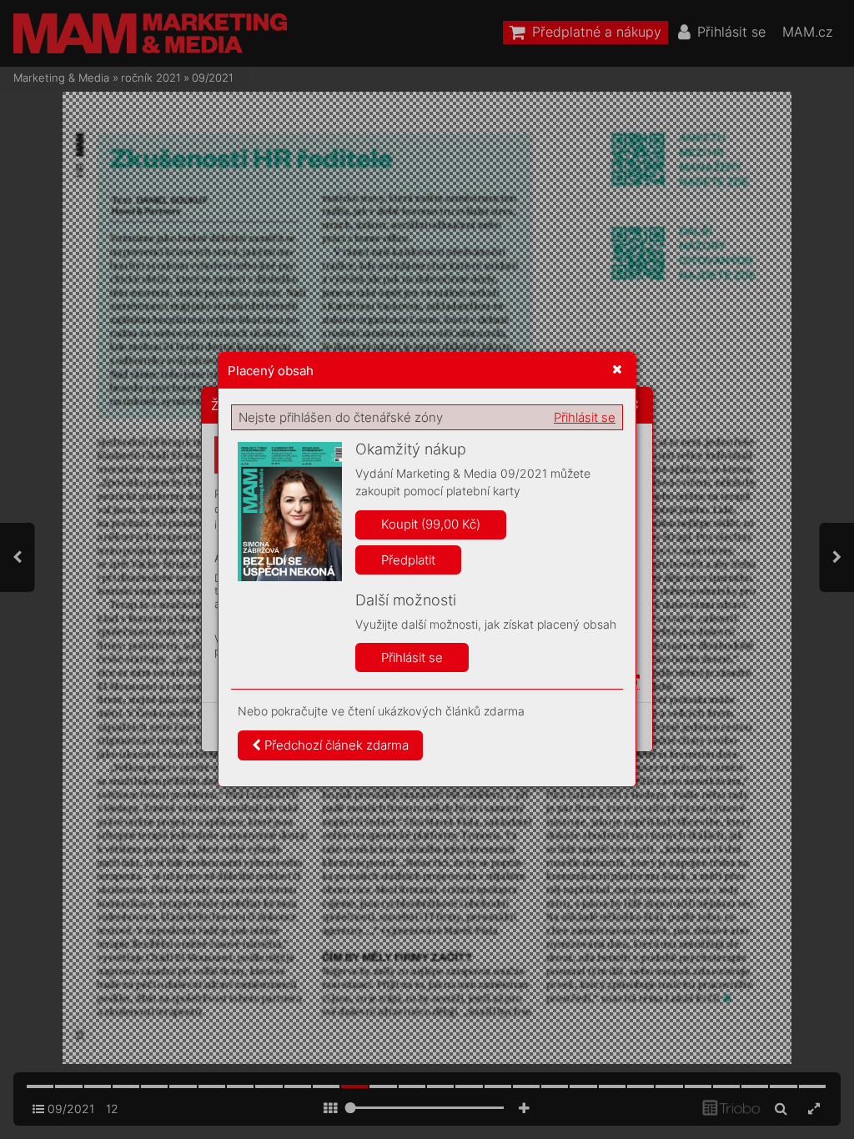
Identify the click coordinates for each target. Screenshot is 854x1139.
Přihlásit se (584, 417)
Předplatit (408, 560)
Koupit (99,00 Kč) (430, 524)
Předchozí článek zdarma (335, 745)
